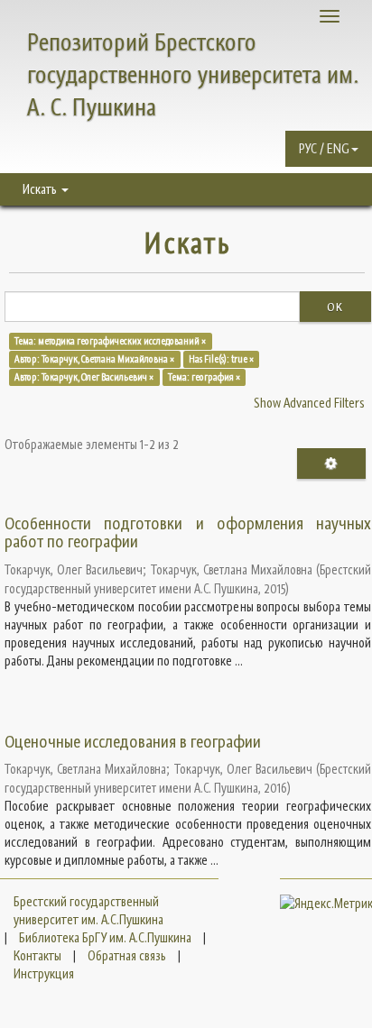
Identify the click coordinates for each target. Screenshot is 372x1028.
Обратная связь (127, 955)
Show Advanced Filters (309, 402)
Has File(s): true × (221, 359)
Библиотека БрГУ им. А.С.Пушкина (105, 937)
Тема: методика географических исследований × (110, 341)
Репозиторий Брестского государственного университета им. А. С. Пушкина (192, 74)
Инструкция (44, 973)
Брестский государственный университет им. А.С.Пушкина (88, 910)
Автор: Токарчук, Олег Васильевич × (83, 377)
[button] (328, 149)
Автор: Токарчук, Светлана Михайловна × (94, 359)
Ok (335, 306)
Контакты (37, 955)
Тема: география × (204, 377)
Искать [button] (41, 188)
